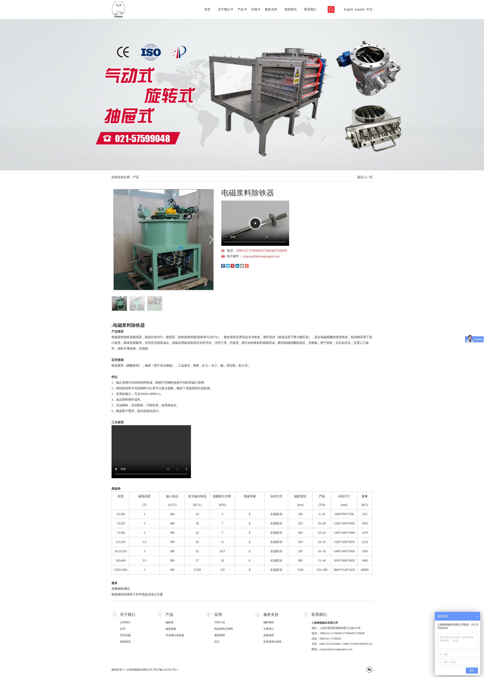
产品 (241, 9)
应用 (254, 9)
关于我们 (224, 9)
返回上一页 (364, 177)
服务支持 (271, 9)
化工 (217, 641)
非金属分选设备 (175, 635)
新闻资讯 (291, 9)
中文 (369, 9)
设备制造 (268, 635)
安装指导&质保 (272, 641)
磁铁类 (170, 622)
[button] (448, 95)
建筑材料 (219, 635)
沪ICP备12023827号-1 (165, 669)
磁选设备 (171, 628)
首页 (207, 9)
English (348, 9)
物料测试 (268, 622)
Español (360, 9)
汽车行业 (219, 622)
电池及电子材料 (223, 628)
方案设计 (268, 628)
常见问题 (125, 635)
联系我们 (310, 9)
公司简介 (125, 622)
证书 (122, 628)
